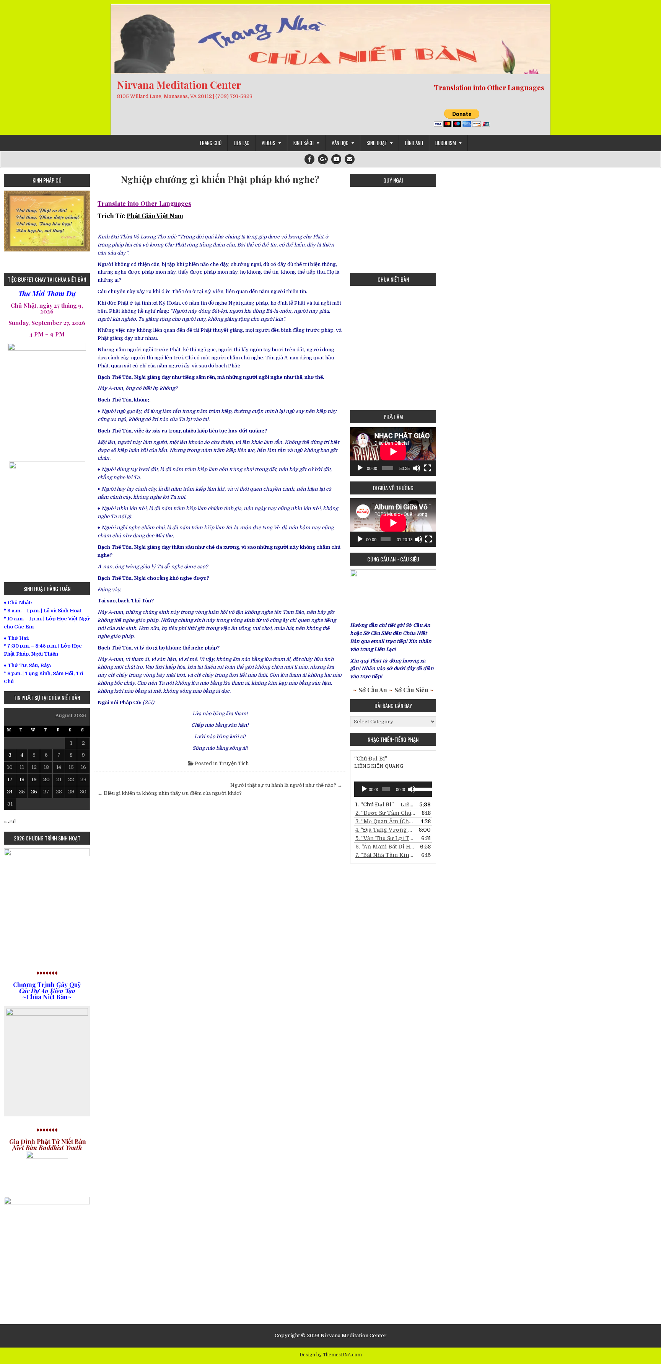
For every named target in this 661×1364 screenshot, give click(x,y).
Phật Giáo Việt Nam (155, 216)
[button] (9, 229)
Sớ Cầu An (372, 690)
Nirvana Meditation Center (179, 84)
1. (385, 804)
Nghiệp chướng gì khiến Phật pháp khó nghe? (220, 179)
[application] (393, 451)
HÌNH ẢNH (414, 143)
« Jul (10, 821)
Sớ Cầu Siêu (410, 690)
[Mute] (416, 468)
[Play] (360, 468)
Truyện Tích (234, 763)
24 (10, 792)
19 (34, 779)
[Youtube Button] (336, 159)
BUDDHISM (445, 143)
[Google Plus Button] (323, 159)
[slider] (421, 788)
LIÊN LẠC (241, 143)
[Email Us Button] (350, 159)
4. (385, 830)
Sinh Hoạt (376, 143)
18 (21, 779)
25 (22, 792)
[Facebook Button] (309, 159)
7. (385, 855)
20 (46, 779)
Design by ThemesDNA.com (331, 1354)
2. (385, 813)
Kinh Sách (303, 143)
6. (385, 847)
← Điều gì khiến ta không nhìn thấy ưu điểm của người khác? (170, 793)
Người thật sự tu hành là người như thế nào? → (286, 785)
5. (385, 838)
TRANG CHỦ (210, 143)
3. (385, 821)
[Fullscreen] (427, 468)
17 (10, 779)
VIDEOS (268, 143)
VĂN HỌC (340, 143)
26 (34, 792)
